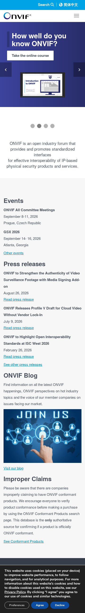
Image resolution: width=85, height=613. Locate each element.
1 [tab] (32, 126)
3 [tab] (46, 126)
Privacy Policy (15, 592)
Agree (40, 605)
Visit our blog (13, 467)
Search (44, 4)
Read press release (19, 299)
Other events (14, 252)
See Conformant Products (24, 541)
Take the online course (30, 55)
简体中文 (71, 4)
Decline (59, 605)
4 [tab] (52, 126)
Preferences (17, 605)
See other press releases (23, 364)
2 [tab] (39, 126)
